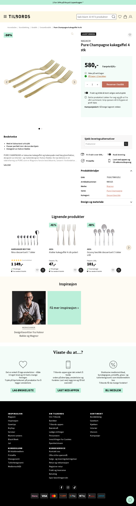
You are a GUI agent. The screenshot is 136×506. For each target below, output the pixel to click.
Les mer (7, 165)
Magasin (12, 416)
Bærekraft (53, 428)
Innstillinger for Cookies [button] (60, 439)
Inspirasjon (13, 420)
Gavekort (94, 420)
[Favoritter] (37, 270)
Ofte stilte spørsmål (58, 455)
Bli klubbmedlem (16, 451)
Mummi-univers (15, 435)
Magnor (86, 40)
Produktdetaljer (90, 170)
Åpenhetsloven (56, 443)
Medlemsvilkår (14, 466)
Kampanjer (95, 435)
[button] (130, 35)
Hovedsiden (12, 27)
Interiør (93, 428)
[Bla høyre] (74, 82)
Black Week (13, 439)
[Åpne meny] (5, 17)
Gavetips (12, 424)
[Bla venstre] (6, 82)
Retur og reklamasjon (59, 462)
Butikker (53, 420)
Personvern (54, 435)
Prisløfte (90, 160)
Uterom (93, 432)
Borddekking (24, 27)
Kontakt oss (54, 451)
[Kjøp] (43, 270)
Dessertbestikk (45, 27)
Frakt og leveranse (57, 470)
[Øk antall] (97, 84)
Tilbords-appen (56, 424)
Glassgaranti (14, 459)
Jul (9, 443)
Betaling (53, 474)
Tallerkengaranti (16, 462)
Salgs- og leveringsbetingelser (63, 459)
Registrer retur (56, 466)
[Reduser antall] (87, 84)
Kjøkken (93, 424)
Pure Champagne (114, 190)
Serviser (11, 432)
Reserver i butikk (115, 84)
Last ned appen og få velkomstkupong (122, 160)
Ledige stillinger (56, 432)
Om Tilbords (54, 416)
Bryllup (11, 428)
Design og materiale (92, 201)
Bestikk (34, 27)
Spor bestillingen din (58, 477)
